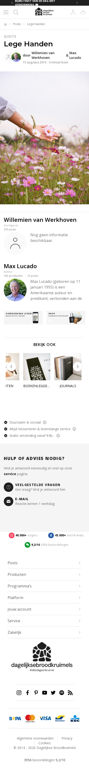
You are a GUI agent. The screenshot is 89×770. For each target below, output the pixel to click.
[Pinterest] (36, 692)
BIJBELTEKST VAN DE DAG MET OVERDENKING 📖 (35, 3)
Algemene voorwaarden (35, 738)
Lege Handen (36, 24)
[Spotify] (61, 692)
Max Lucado (75, 55)
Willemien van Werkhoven (43, 55)
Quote (10, 36)
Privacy (66, 738)
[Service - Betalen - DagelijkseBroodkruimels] (15, 718)
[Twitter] (53, 692)
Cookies (44, 743)
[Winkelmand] (83, 12)
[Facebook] (27, 692)
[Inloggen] (73, 12)
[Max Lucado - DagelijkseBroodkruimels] (16, 57)
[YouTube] (44, 692)
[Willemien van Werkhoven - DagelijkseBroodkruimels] (8, 57)
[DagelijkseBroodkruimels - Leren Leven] (5, 24)
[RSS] (70, 692)
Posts (17, 24)
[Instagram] (19, 692)
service (10, 474)
